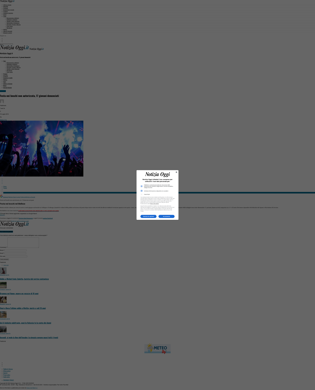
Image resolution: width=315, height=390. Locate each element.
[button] (157, 194)
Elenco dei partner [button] (154, 203)
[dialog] (157, 195)
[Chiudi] (176, 172)
